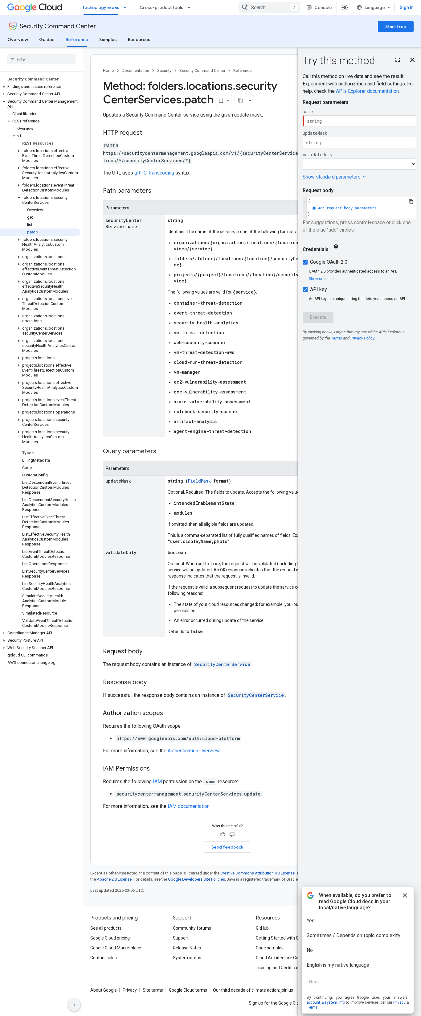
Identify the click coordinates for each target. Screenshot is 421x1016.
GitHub (262, 928)
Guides (47, 39)
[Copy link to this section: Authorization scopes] (169, 713)
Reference (77, 39)
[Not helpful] (232, 834)
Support (181, 938)
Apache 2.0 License (114, 879)
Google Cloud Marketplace (115, 947)
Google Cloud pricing (110, 938)
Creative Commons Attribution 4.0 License (257, 873)
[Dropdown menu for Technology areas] (126, 7)
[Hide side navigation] (74, 1005)
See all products (105, 928)
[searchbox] (41, 59)
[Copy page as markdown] (240, 100)
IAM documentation (189, 806)
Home (108, 70)
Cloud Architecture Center (281, 957)
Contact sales (103, 957)
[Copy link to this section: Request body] (148, 652)
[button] (40, 86)
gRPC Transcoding (154, 173)
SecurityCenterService (222, 664)
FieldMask (199, 481)
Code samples (270, 947)
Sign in (407, 7)
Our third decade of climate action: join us (253, 990)
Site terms (153, 990)
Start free (395, 26)
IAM (157, 781)
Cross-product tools (161, 7)
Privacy (130, 990)
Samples (108, 39)
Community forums (192, 928)
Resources (139, 39)
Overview (17, 39)
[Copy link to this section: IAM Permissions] (156, 769)
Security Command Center (58, 26)
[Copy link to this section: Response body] (153, 682)
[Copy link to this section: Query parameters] (162, 451)
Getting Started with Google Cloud (288, 938)
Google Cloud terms (188, 990)
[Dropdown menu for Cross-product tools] (190, 7)
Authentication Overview (193, 751)
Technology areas (100, 7)
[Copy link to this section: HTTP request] (148, 133)
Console (323, 7)
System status (187, 957)
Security (164, 70)
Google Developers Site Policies (196, 879)
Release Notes (187, 947)
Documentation (135, 70)
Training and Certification (280, 967)
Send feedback (227, 847)
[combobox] (269, 7)
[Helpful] (222, 834)
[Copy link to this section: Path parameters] (157, 191)
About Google (103, 990)
